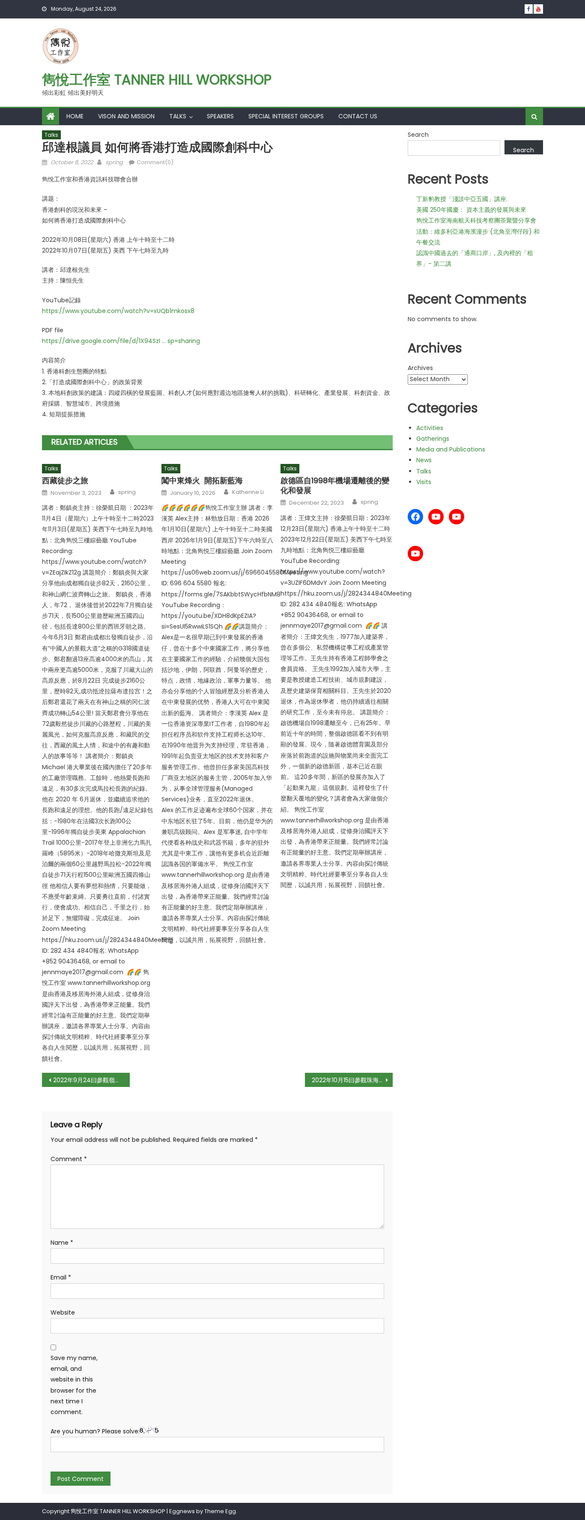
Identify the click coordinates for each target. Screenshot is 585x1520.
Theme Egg (220, 1511)
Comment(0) (155, 162)
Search (418, 134)
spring (114, 162)
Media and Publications (450, 449)
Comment (69, 1159)
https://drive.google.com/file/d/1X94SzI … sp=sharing (121, 341)
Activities (429, 428)
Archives (420, 368)
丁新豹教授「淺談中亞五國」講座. (461, 199)
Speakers (220, 116)
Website (63, 1312)
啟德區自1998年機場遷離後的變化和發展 (335, 486)
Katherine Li (248, 492)
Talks (177, 116)
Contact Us (357, 116)
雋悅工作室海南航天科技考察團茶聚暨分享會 (476, 220)
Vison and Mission (126, 116)
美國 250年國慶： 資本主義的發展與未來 (471, 209)
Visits (423, 482)
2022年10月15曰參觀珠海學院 (351, 1080)
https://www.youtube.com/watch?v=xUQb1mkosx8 (118, 311)
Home (75, 116)
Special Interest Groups (286, 116)
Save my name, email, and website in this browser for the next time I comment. (74, 1385)
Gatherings (432, 438)
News (424, 460)
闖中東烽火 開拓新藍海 (202, 480)
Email (61, 1277)
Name (62, 1242)
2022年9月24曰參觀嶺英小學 (91, 1080)
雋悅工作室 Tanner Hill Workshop (157, 79)
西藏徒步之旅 (65, 480)
